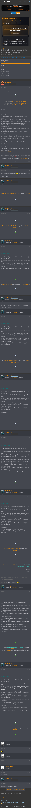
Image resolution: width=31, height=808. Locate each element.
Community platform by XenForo (13, 806)
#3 (29, 186)
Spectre (18, 548)
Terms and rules (10, 802)
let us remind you (24, 158)
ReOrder (4, 193)
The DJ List (10, 100)
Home (27, 802)
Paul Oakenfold (6, 226)
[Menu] (2, 1)
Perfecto (15, 729)
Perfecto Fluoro (25, 284)
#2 (29, 170)
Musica (16, 360)
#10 (29, 496)
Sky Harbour (10, 193)
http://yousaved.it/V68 (6, 151)
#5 (29, 246)
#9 (29, 437)
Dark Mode (4, 800)
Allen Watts (17, 193)
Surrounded (9, 284)
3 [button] (3, 62)
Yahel (3, 284)
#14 (29, 760)
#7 (29, 316)
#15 (29, 772)
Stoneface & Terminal (9, 548)
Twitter (14, 160)
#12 (29, 669)
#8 (29, 381)
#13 (29, 748)
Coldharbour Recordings (17, 649)
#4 (29, 213)
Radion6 (9, 650)
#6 (29, 303)
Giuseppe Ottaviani (8, 360)
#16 (29, 783)
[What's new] (29, 1)
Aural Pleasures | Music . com (16, 103)
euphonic (15, 550)
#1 (29, 87)
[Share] (28, 88)
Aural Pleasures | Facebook (15, 101)
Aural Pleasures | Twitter (14, 105)
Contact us (3, 802)
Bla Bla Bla (14, 226)
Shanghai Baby (16, 728)
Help (23, 802)
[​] (15, 95)
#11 (29, 591)
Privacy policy (18, 802)
